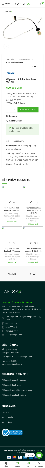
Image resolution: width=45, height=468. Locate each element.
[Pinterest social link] (20, 164)
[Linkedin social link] (23, 164)
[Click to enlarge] (6, 46)
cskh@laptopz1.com (10, 352)
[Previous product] (32, 66)
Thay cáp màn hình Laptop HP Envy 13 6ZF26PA (33, 210)
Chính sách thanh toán (11, 385)
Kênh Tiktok (7, 422)
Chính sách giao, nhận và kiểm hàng (17, 390)
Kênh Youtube (7, 417)
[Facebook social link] (14, 164)
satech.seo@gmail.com (12, 364)
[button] (10, 202)
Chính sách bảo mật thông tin (14, 380)
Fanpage (5, 412)
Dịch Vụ (12, 218)
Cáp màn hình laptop (14, 62)
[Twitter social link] (17, 164)
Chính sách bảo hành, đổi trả (14, 395)
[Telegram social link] (26, 164)
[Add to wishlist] (14, 202)
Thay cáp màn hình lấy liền (26, 160)
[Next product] (37, 66)
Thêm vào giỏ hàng (28, 110)
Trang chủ (10, 59)
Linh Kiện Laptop (24, 59)
